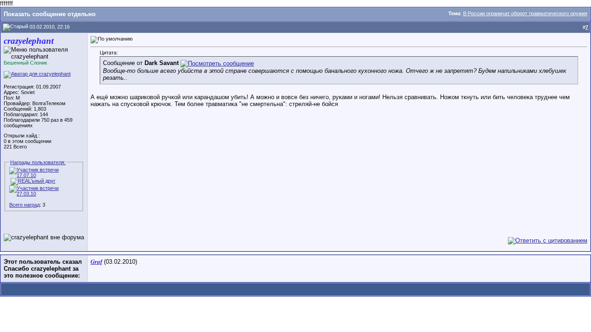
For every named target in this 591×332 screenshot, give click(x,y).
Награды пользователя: (38, 162)
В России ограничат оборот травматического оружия (525, 13)
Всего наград (24, 205)
